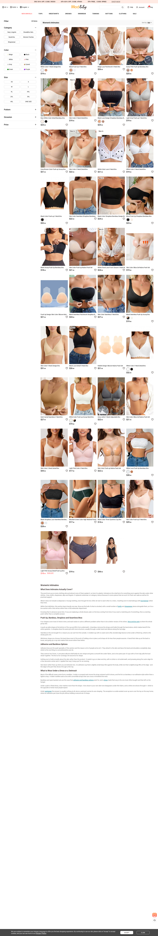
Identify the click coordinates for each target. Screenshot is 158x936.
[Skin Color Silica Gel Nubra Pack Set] (139, 247)
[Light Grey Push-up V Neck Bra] (139, 97)
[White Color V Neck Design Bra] (54, 46)
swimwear (48, 691)
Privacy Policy (41, 933)
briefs (120, 606)
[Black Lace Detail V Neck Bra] (82, 345)
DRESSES (68, 14)
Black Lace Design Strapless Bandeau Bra (111, 118)
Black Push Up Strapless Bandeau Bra (138, 216)
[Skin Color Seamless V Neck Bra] (111, 294)
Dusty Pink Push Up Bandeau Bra (137, 67)
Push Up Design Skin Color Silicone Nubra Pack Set (57, 314)
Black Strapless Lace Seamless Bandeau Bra (55, 519)
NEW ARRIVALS (27, 14)
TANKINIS (95, 14)
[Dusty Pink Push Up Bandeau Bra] (139, 46)
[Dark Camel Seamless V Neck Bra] (54, 396)
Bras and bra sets (134, 621)
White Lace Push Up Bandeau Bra (137, 468)
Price (6, 124)
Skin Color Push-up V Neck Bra (136, 519)
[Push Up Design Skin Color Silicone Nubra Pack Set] (54, 294)
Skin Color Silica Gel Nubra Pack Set (138, 267)
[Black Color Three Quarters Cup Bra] (111, 499)
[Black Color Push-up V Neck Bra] (54, 196)
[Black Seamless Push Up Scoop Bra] (139, 294)
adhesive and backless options (83, 680)
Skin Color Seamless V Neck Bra (108, 314)
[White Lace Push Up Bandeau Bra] (139, 448)
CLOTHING (122, 14)
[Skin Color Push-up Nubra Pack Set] (82, 247)
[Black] (46, 70)
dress (106, 680)
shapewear (128, 606)
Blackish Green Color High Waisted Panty (82, 519)
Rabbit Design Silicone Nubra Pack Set (110, 366)
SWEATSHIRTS (54, 14)
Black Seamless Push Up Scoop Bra (138, 314)
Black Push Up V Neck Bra (77, 67)
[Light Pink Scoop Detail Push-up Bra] (54, 550)
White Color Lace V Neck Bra (107, 169)
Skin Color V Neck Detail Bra (78, 118)
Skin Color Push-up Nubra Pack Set (80, 267)
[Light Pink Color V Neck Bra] (82, 448)
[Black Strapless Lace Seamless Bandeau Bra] (54, 499)
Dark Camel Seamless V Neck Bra (52, 417)
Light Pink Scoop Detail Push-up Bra (52, 571)
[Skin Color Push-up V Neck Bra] (139, 499)
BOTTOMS (109, 14)
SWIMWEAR (82, 14)
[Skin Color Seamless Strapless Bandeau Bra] (82, 196)
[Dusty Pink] (128, 70)
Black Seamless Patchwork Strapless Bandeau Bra (86, 314)
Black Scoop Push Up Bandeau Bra (52, 267)
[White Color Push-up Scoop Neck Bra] (82, 396)
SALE (134, 14)
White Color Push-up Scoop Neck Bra (81, 417)
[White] (42, 70)
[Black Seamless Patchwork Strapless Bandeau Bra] (82, 294)
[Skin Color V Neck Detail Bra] (82, 97)
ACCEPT (126, 932)
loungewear (144, 601)
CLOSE (143, 932)
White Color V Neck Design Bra (51, 67)
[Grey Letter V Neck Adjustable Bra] (111, 396)
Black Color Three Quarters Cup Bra (109, 519)
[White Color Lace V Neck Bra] (111, 149)
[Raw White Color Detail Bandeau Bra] (54, 97)
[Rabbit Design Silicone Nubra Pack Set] (111, 345)
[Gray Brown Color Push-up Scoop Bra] (54, 149)
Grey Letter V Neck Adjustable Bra (109, 417)
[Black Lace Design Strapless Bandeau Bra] (111, 97)
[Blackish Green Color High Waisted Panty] (82, 499)
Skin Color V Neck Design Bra (50, 366)
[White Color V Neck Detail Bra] (139, 149)
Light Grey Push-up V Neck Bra (136, 118)
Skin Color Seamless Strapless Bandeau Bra (83, 216)
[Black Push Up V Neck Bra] (82, 46)
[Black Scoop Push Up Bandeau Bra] (54, 247)
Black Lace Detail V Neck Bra (78, 366)
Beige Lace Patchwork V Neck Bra (109, 67)
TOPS (40, 14)
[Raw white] (42, 121)
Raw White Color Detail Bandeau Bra (53, 118)
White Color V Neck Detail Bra (136, 169)
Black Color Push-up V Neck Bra (51, 216)
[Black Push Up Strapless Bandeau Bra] (139, 196)
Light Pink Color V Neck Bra (78, 468)
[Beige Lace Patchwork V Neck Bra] (111, 46)
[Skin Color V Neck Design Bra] (54, 345)
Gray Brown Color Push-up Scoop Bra (53, 169)
